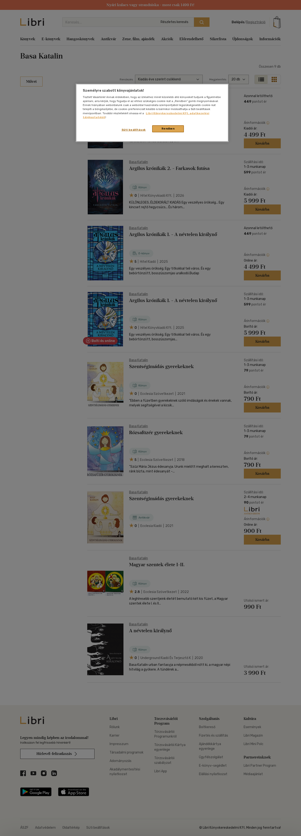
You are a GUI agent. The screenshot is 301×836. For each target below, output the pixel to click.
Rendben (168, 128)
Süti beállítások (134, 129)
